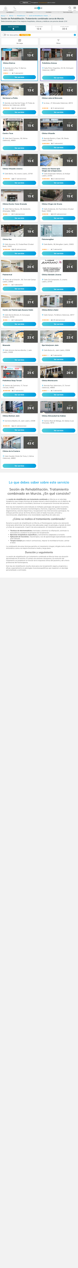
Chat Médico (48, 12)
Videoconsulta (29, 12)
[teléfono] (14, 8)
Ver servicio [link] (19, 77)
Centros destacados (13, 27)
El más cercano (65, 28)
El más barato (39, 28)
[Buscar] (69, 8)
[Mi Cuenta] (5, 8)
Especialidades (9, 12)
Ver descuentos (18, 35)
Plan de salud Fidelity (68, 12)
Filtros (58, 43)
